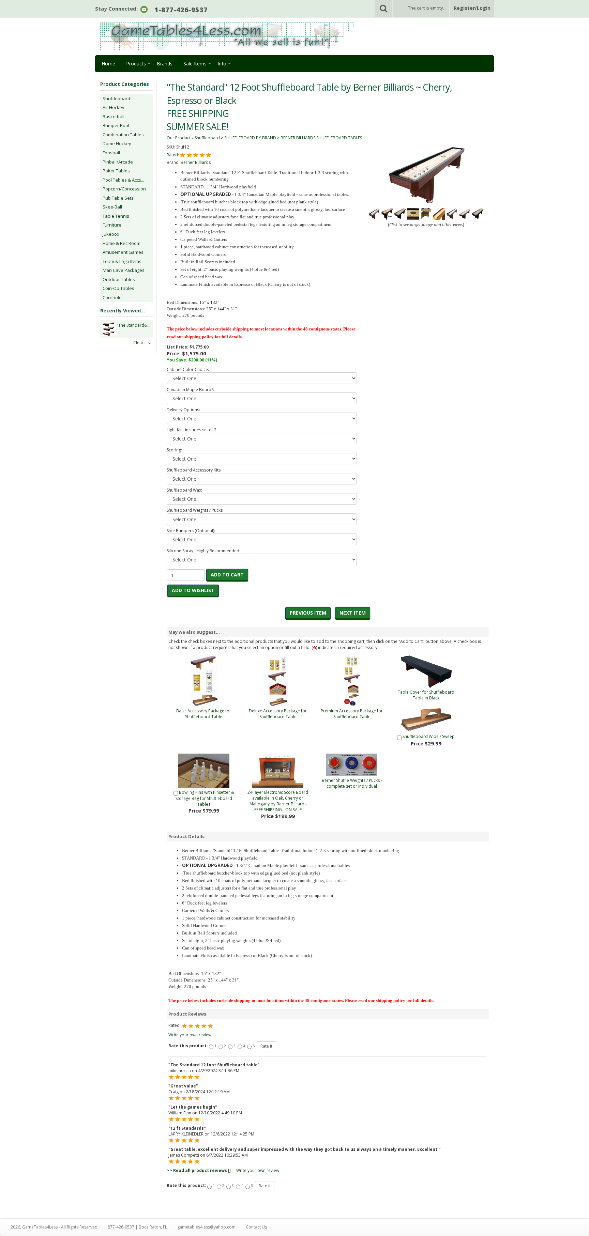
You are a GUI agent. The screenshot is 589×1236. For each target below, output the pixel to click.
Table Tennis (116, 216)
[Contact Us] (144, 9)
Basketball (113, 116)
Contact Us (256, 1227)
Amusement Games (123, 252)
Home (108, 63)
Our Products (180, 138)
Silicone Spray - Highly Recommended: (203, 551)
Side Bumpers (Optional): (191, 531)
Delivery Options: (183, 410)
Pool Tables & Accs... (123, 180)
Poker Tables (116, 171)
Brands (164, 63)
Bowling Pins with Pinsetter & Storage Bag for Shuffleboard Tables (205, 798)
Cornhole (112, 297)
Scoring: (174, 450)
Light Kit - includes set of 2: (192, 430)
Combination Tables (123, 135)
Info (221, 63)
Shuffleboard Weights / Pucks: (195, 510)
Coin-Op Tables (118, 288)
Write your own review (189, 1035)
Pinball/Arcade (118, 162)
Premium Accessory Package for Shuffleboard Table (352, 714)
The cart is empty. (426, 8)
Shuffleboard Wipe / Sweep (429, 736)
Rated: (173, 155)
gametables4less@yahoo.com (206, 1227)
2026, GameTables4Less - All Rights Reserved (54, 1227)
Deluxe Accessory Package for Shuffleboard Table (278, 714)
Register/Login (472, 8)
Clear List (142, 342)
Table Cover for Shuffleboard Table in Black (426, 695)
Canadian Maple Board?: (190, 389)
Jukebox (111, 234)
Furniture (112, 225)
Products (136, 63)
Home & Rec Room (121, 243)
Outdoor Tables (119, 279)
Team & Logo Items (122, 261)
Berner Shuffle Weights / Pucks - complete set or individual (352, 783)
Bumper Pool (116, 125)
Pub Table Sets (118, 198)
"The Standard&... (133, 325)
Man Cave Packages (124, 270)
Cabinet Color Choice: (188, 369)
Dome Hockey (117, 143)
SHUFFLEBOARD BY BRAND (250, 138)
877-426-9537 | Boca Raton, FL (137, 1227)
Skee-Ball (112, 207)
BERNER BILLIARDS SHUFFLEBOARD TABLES (321, 138)
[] (199, 1170)
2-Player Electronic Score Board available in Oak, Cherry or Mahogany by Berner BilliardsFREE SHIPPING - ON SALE (277, 801)
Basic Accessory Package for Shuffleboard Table (203, 714)
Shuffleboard (116, 98)
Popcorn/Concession (124, 189)
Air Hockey (113, 107)
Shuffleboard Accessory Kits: (194, 470)
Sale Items (195, 63)
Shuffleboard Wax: (184, 490)
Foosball (111, 153)
